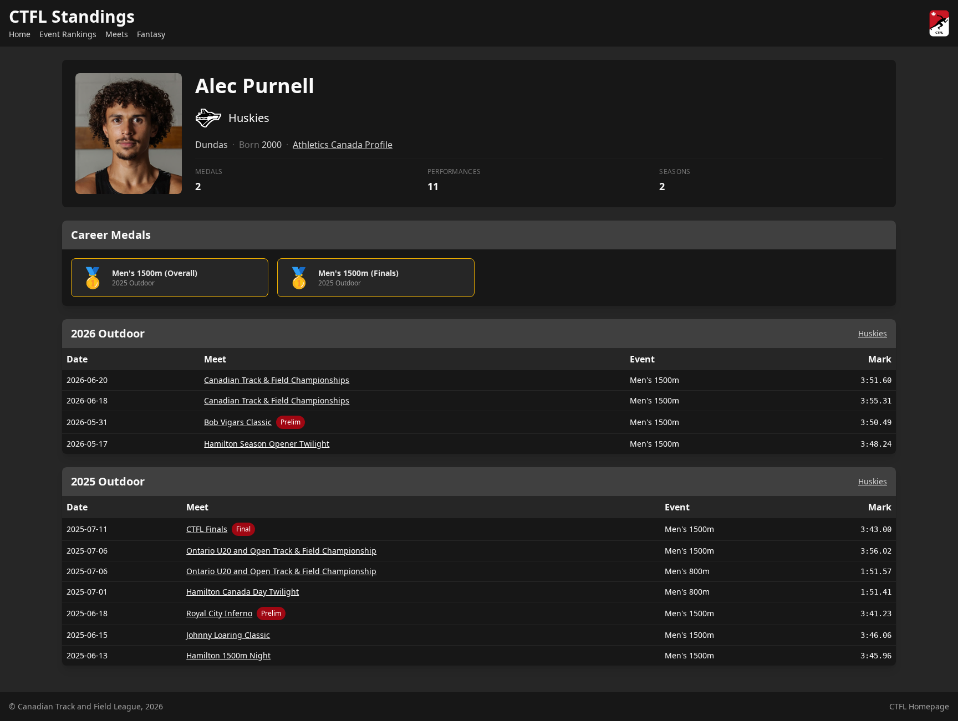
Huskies (872, 333)
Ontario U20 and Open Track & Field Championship (281, 550)
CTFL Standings (72, 16)
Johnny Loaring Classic (228, 635)
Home (19, 34)
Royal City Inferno (219, 613)
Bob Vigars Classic (238, 422)
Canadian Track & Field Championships (276, 380)
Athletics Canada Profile (343, 145)
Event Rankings (67, 34)
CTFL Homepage (919, 706)
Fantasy (151, 34)
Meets (116, 34)
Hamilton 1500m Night (228, 655)
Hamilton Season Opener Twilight (266, 443)
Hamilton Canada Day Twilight (242, 591)
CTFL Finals (206, 529)
